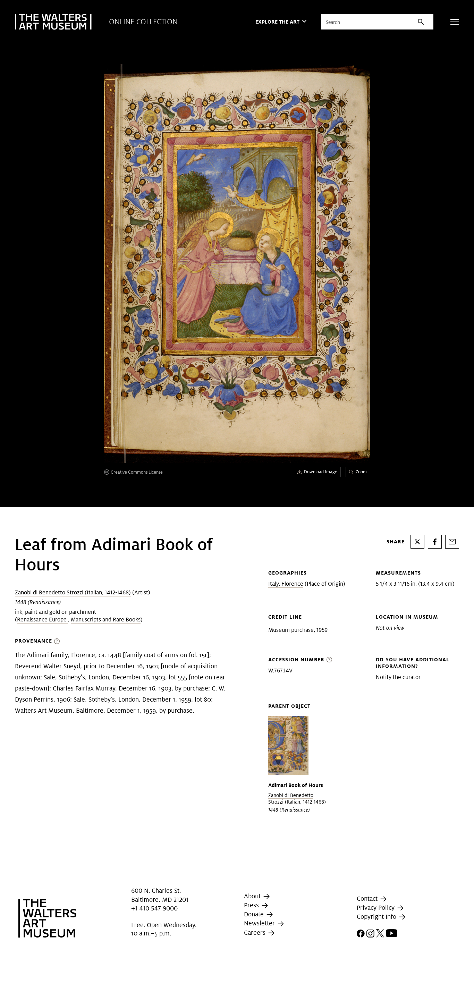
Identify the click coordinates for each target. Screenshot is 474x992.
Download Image (320, 472)
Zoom (361, 472)
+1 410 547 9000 (154, 908)
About (253, 896)
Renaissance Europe (42, 619)
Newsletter (260, 923)
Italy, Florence (285, 583)
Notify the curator (398, 677)
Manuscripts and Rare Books (106, 619)
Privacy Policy (376, 908)
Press (252, 905)
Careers (255, 932)
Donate (254, 914)
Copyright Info (377, 917)
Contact (368, 898)
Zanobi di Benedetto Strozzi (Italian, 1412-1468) (73, 592)
